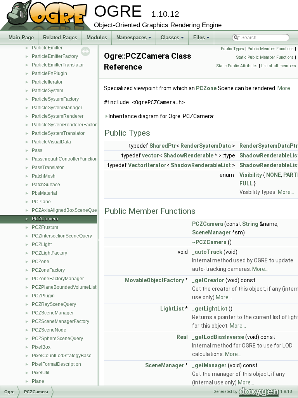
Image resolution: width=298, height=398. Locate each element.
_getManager (209, 365)
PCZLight (42, 244)
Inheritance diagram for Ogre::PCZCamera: (160, 116)
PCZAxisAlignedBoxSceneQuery (66, 210)
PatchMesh (43, 176)
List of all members (278, 65)
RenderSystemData (205, 146)
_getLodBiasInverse (218, 337)
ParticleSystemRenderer (57, 116)
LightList (172, 308)
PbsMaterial (44, 193)
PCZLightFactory (49, 253)
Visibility (250, 175)
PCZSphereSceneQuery (57, 338)
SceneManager (211, 232)
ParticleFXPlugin (49, 73)
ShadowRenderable (188, 155)
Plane (38, 381)
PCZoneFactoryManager (58, 278)
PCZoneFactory (48, 270)
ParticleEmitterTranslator (58, 65)
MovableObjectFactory (154, 280)
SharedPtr (162, 146)
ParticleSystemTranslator (58, 133)
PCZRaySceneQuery (54, 304)
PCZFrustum (45, 227)
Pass (37, 150)
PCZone (40, 261)
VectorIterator (147, 165)
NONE (273, 175)
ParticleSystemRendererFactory (65, 124)
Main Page (21, 37)
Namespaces (134, 40)
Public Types (232, 48)
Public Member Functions (271, 48)
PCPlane (41, 201)
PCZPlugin (43, 295)
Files (202, 40)
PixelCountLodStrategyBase (62, 355)
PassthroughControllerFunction (65, 159)
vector (150, 155)
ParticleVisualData (51, 142)
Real (182, 337)
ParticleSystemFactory (55, 99)
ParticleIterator (47, 82)
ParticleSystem (47, 90)
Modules (97, 37)
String (250, 224)
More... (285, 88)
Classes (173, 40)
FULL (246, 183)
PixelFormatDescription (56, 364)
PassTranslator (48, 167)
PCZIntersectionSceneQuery (62, 236)
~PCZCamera (209, 242)
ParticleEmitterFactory (55, 56)
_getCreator (208, 280)
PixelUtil (40, 372)
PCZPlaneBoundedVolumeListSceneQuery (77, 287)
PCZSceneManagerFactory (60, 321)
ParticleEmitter (47, 48)
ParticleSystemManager (57, 107)
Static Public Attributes (237, 65)
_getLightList (209, 308)
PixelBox (41, 347)
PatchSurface (46, 184)
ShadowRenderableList (201, 165)
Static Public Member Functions (265, 57)
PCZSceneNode (49, 330)
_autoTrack (207, 252)
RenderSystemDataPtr (268, 146)
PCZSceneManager (53, 313)
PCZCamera (45, 219)
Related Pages (60, 37)
